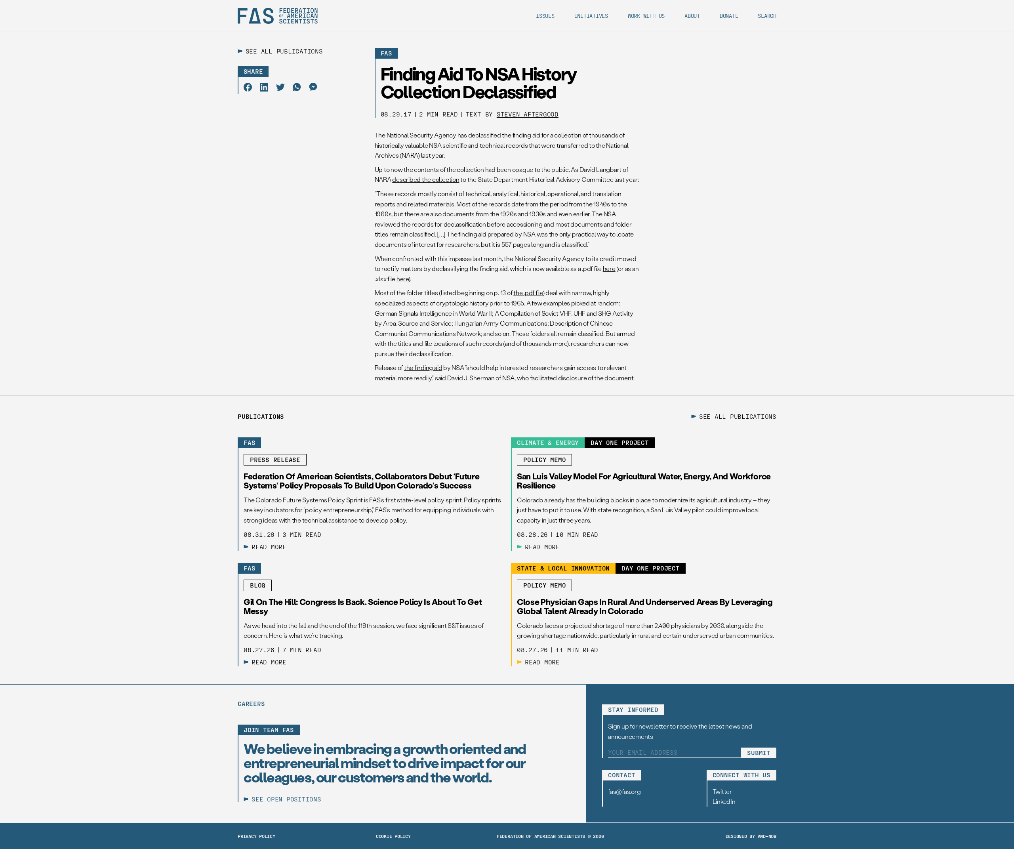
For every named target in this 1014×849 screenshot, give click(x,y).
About (692, 15)
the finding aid (521, 135)
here (609, 268)
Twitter (722, 791)
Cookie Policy (393, 836)
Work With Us (646, 15)
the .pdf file (528, 292)
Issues (545, 15)
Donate (729, 15)
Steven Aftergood (527, 114)
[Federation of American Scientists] (278, 16)
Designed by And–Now (751, 836)
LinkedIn (724, 801)
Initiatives (591, 15)
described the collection (425, 179)
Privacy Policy (256, 836)
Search (767, 15)
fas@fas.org (624, 791)
